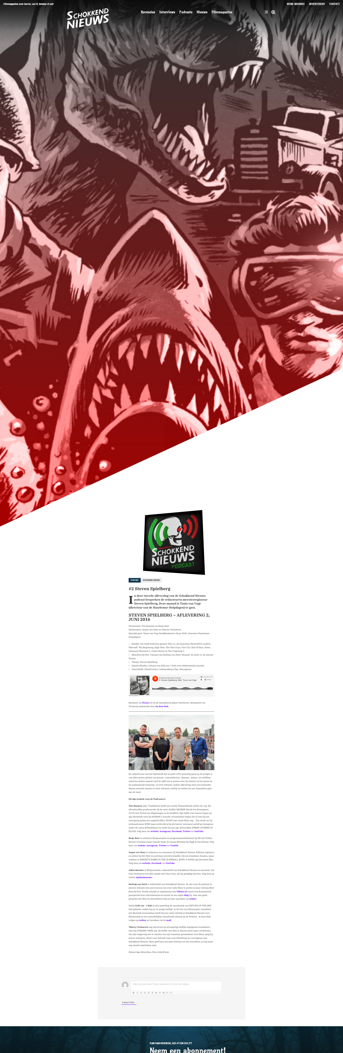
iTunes (145, 702)
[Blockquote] (156, 992)
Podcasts (185, 12)
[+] (170, 993)
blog (186, 895)
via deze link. (162, 706)
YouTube (198, 831)
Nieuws (202, 12)
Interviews (167, 12)
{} (167, 993)
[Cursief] (137, 992)
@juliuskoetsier (144, 877)
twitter (192, 898)
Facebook (177, 831)
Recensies (148, 12)
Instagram (165, 831)
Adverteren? (317, 4)
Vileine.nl (181, 891)
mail (168, 920)
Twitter (187, 831)
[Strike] (145, 992)
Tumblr (174, 845)
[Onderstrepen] (141, 992)
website (154, 831)
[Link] (163, 992)
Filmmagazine (222, 12)
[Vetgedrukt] (133, 992)
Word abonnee (296, 4)
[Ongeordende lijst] (152, 992)
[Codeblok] (160, 992)
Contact (334, 4)
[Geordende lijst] (148, 992)
